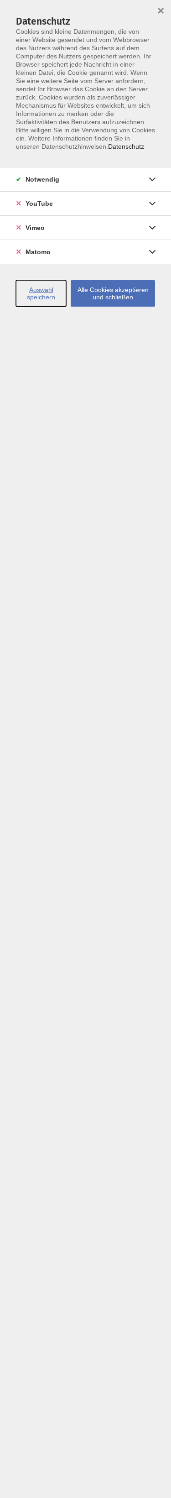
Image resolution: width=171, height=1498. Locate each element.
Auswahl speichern (41, 293)
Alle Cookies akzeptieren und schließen (113, 293)
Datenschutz (126, 146)
